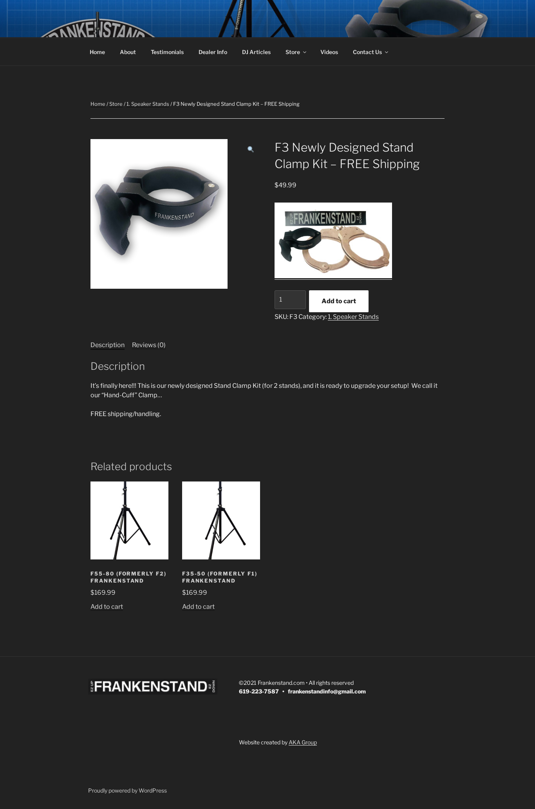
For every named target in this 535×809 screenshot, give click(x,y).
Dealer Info (213, 52)
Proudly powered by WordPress (127, 790)
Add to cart (339, 301)
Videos (329, 52)
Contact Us (367, 52)
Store (293, 52)
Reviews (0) (149, 345)
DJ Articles (256, 52)
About (128, 52)
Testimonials (167, 52)
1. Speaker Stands (148, 104)
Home (97, 52)
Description (107, 345)
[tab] (107, 345)
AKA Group (303, 742)
